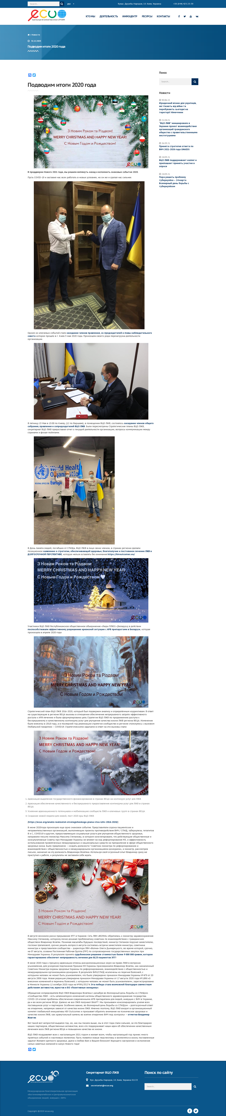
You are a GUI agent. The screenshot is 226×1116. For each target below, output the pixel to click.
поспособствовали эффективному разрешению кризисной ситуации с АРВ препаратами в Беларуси (84, 629)
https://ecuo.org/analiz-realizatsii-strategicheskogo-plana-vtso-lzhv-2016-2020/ (73, 822)
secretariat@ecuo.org (102, 1085)
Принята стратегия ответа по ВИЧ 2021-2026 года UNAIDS (176, 148)
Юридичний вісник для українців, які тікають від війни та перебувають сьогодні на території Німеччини (177, 108)
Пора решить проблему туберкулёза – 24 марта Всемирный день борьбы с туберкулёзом (174, 182)
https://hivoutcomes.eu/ (121, 554)
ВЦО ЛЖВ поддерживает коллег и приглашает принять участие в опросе (178, 163)
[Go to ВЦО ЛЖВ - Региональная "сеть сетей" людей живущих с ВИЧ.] (28, 35)
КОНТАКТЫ (163, 16)
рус (69, 3)
